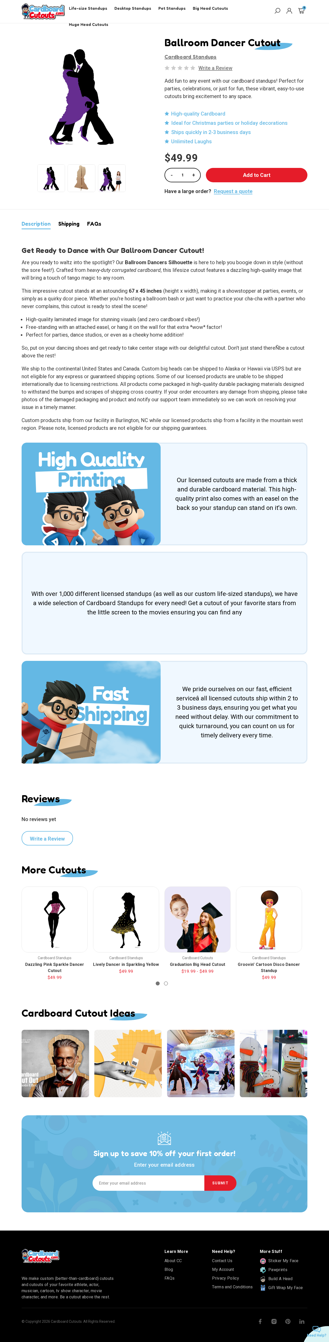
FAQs (94, 224)
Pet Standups (172, 8)
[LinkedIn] (301, 1321)
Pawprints (277, 1269)
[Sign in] (289, 11)
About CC (173, 1260)
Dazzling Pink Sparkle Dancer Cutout (54, 967)
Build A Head (280, 1278)
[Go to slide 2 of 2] (166, 983)
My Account (223, 1269)
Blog (168, 1269)
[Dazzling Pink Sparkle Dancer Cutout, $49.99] (55, 920)
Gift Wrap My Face (285, 1287)
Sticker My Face (283, 1260)
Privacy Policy (225, 1278)
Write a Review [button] (215, 68)
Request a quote (233, 191)
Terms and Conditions (232, 1286)
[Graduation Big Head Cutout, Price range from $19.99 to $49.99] (197, 920)
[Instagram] (274, 1321)
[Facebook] (260, 1321)
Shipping (68, 224)
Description (36, 224)
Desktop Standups (132, 8)
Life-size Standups (88, 8)
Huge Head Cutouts (88, 24)
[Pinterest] (288, 1321)
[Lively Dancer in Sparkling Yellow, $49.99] (126, 920)
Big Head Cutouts (210, 8)
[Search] (277, 11)
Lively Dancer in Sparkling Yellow (126, 964)
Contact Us (222, 1260)
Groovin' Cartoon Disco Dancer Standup (269, 967)
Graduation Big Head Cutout (197, 964)
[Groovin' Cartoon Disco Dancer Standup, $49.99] (269, 920)
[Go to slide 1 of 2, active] (158, 983)
